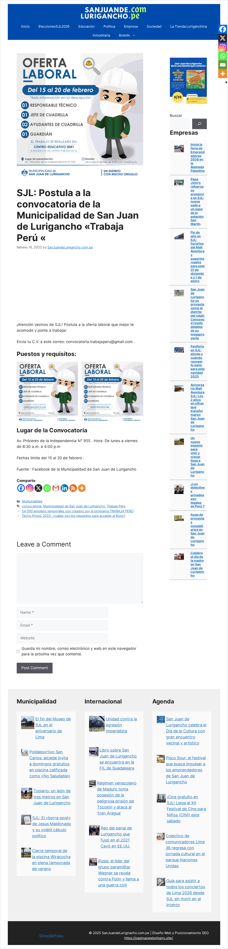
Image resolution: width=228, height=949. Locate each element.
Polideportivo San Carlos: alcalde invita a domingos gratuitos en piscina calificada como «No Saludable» (49, 764)
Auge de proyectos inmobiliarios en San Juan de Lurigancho (198, 529)
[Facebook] (21, 488)
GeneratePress (51, 935)
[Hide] (226, 82)
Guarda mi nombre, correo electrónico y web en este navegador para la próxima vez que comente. (79, 651)
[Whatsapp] (47, 488)
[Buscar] (199, 124)
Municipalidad (32, 501)
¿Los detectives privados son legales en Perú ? (198, 495)
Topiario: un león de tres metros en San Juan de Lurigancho (52, 796)
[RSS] (73, 488)
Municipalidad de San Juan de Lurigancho (74, 506)
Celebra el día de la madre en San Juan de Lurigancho (197, 564)
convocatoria (31, 506)
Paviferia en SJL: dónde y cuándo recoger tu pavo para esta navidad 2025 (198, 361)
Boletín (124, 35)
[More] (82, 488)
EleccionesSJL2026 (54, 26)
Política (109, 26)
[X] (38, 488)
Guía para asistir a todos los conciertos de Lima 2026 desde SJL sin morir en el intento (185, 892)
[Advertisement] (80, 288)
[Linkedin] (64, 488)
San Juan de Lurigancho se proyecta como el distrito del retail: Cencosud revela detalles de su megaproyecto (198, 313)
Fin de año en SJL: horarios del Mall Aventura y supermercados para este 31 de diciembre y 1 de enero (198, 256)
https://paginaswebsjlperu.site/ (148, 938)
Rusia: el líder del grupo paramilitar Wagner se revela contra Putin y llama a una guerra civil (118, 873)
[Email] (222, 64)
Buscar (176, 115)
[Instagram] (30, 488)
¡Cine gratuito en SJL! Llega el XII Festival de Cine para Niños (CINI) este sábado (186, 809)
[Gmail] (56, 488)
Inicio (25, 26)
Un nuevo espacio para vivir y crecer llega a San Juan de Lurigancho (198, 456)
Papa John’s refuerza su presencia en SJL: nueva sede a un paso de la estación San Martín (197, 201)
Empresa (131, 26)
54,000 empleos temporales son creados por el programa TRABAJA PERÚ (78, 511)
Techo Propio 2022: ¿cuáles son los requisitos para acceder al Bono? (73, 516)
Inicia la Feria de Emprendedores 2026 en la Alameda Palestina (198, 157)
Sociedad (154, 26)
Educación (86, 26)
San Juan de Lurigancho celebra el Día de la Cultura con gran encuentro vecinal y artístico (186, 731)
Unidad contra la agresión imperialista (121, 725)
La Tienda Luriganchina (188, 26)
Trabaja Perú (116, 506)
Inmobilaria (101, 35)
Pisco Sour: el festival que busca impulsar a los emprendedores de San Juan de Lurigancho (186, 770)
